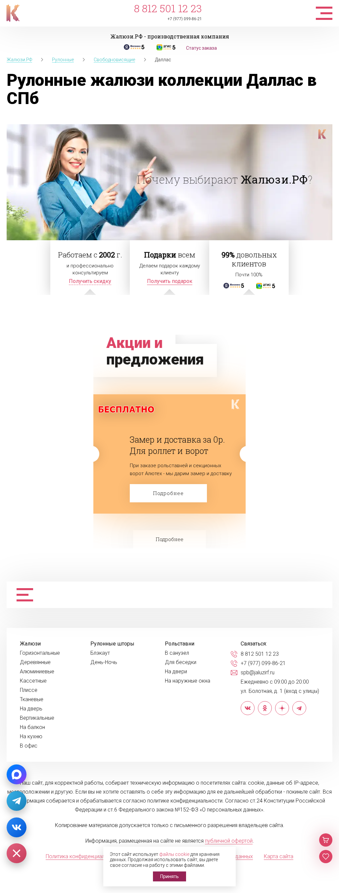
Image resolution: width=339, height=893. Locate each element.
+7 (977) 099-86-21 (185, 19)
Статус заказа (201, 48)
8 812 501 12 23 (168, 8)
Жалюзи (30, 643)
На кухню (31, 736)
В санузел (177, 653)
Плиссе (28, 690)
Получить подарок (169, 281)
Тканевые (31, 699)
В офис (28, 746)
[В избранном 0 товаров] (325, 856)
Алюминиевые (37, 671)
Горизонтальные (40, 653)
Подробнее (168, 493)
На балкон (32, 727)
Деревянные (35, 662)
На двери (176, 671)
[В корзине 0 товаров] (325, 840)
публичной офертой (229, 841)
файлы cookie (174, 854)
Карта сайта (278, 856)
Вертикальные (37, 718)
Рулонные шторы (112, 643)
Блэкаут (100, 653)
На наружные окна (187, 681)
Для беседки (180, 662)
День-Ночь (103, 662)
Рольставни (179, 643)
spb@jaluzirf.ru (257, 672)
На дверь (31, 708)
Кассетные (33, 681)
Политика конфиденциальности (83, 856)
